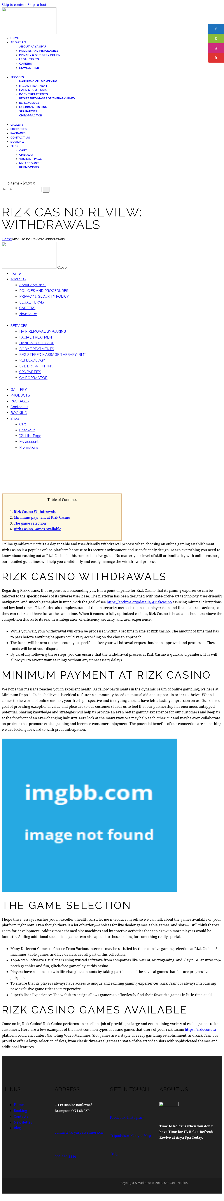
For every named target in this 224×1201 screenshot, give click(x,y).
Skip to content (14, 4)
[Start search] (46, 190)
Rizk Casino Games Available (37, 529)
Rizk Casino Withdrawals (35, 511)
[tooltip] (216, 29)
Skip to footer (39, 4)
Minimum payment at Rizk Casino (42, 517)
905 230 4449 (65, 1156)
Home (7, 239)
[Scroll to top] (4, 1196)
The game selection (30, 523)
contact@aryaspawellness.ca (79, 1132)
